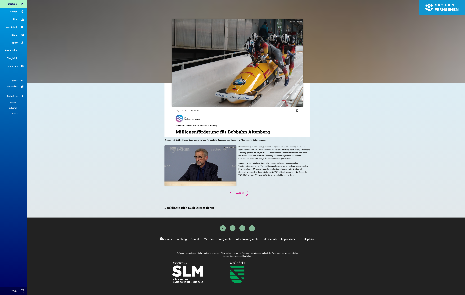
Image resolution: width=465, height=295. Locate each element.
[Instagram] (242, 228)
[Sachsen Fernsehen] (442, 7)
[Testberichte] (223, 228)
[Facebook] (232, 228)
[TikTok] (252, 228)
